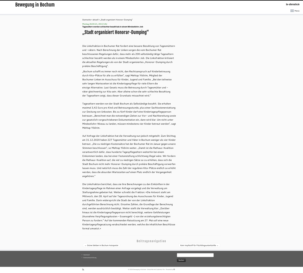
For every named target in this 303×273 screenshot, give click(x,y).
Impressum (86, 255)
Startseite (86, 19)
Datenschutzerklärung (89, 258)
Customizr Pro (160, 269)
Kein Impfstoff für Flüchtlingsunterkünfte (199, 245)
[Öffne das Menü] (292, 11)
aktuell (95, 19)
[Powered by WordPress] (174, 269)
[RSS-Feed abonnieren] (84, 269)
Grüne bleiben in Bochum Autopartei (101, 245)
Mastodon (85, 262)
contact (91, 262)
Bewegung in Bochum (35, 5)
